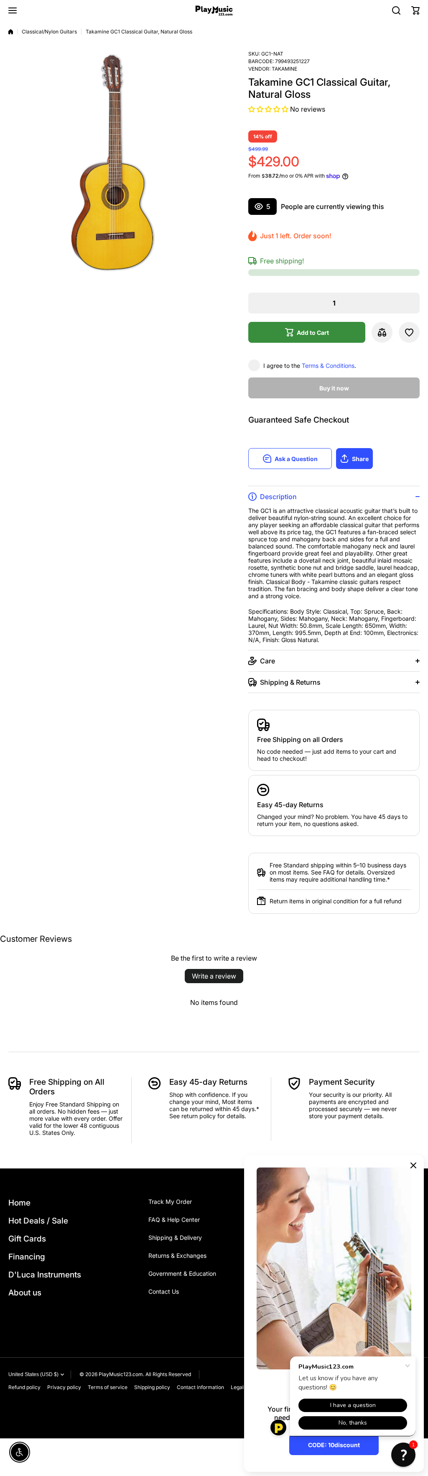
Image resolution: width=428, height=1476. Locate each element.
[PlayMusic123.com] (214, 10)
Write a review (214, 976)
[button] (415, 10)
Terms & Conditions (328, 365)
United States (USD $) (33, 1374)
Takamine (284, 69)
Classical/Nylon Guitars (49, 31)
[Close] (413, 1165)
